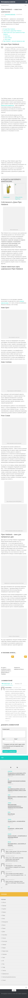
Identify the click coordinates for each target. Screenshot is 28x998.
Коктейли (4, 934)
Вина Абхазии (11, 813)
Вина (3, 918)
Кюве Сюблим (8, 37)
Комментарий (6, 729)
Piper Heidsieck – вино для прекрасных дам (14, 41)
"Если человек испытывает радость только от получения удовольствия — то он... (16, 875)
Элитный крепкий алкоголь (9, 977)
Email (16, 739)
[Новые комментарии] (17, 767)
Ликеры (4, 944)
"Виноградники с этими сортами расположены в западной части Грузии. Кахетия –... (15, 867)
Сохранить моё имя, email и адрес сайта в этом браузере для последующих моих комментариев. (14, 746)
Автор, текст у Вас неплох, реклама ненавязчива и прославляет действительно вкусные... (14, 859)
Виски (9, 841)
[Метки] (23, 767)
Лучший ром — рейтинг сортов (15, 828)
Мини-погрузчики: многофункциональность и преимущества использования (15, 806)
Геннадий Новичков (10, 14)
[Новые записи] (4, 767)
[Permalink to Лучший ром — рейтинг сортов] (4, 829)
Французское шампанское (7, 105)
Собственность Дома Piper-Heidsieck (12, 30)
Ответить (7, 720)
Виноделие (5, 921)
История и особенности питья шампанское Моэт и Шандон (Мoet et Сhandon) (6, 671)
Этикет (9, 787)
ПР (8, 779)
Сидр (3, 967)
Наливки (4, 954)
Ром (9, 826)
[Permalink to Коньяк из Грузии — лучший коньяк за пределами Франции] (4, 836)
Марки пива (5, 951)
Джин (3, 931)
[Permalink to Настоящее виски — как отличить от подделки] (4, 844)
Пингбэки (18, 683)
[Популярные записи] (11, 767)
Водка (3, 928)
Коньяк (9, 834)
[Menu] (26, 2)
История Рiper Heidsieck (9, 29)
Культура (10, 771)
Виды (9, 812)
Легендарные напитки (8, 2)
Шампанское (5, 5)
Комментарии (7, 683)
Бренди (4, 905)
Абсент (4, 902)
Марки (4, 947)
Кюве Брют (7, 36)
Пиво (9, 794)
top (1, 887)
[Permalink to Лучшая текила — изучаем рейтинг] (4, 822)
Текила (9, 819)
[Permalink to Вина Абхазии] (4, 814)
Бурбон (4, 908)
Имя (4, 739)
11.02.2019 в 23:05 (17, 687)
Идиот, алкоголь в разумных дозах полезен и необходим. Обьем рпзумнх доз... (15, 883)
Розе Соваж (7, 39)
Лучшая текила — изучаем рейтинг (16, 821)
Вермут (4, 912)
